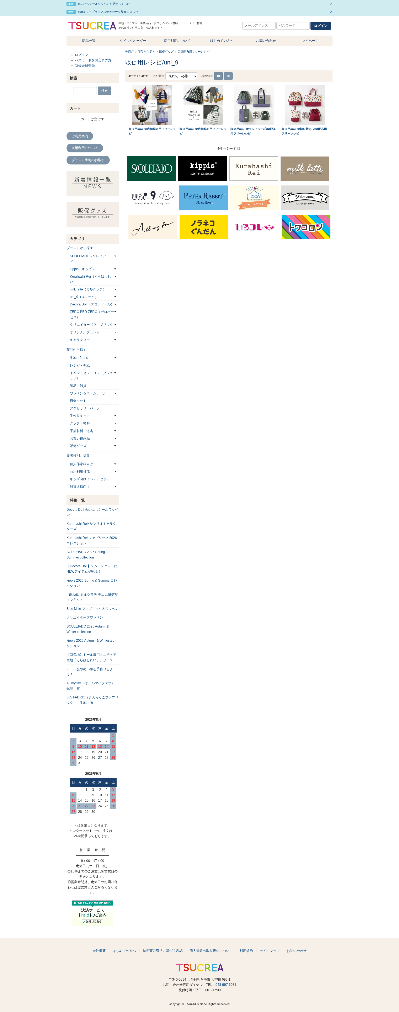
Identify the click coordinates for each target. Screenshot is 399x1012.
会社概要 (99, 951)
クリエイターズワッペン (84, 617)
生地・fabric (79, 358)
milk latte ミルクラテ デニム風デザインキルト (92, 597)
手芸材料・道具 (81, 431)
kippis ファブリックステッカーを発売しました (108, 11)
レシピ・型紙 (80, 365)
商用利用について (177, 40)
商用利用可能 (80, 471)
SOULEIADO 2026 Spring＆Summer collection (87, 554)
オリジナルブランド (85, 332)
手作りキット (80, 416)
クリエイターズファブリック (91, 324)
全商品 (129, 51)
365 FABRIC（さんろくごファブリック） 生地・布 (92, 700)
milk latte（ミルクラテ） (88, 289)
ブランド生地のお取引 (88, 160)
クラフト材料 (80, 423)
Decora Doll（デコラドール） (92, 304)
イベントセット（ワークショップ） (91, 375)
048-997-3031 (226, 984)
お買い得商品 (80, 438)
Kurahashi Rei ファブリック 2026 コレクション (91, 540)
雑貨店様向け (80, 486)
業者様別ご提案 (78, 455)
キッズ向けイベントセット (90, 479)
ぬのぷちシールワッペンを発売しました (104, 3)
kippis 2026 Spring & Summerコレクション (91, 583)
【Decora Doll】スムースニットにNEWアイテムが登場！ (91, 568)
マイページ (310, 40)
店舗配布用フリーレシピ (193, 51)
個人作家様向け (81, 464)
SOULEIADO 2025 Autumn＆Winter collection (88, 629)
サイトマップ (270, 951)
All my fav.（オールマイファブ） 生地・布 (92, 685)
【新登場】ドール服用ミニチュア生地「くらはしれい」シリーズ (91, 657)
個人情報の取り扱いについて (211, 951)
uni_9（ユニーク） (84, 297)
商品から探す (146, 51)
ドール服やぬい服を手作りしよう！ (89, 671)
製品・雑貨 (78, 386)
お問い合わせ (266, 40)
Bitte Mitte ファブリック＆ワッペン (92, 608)
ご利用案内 (79, 136)
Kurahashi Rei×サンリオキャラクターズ (91, 526)
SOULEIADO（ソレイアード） (89, 258)
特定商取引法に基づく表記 (163, 951)
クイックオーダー (133, 40)
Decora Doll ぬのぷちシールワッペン (92, 512)
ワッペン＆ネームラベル (88, 393)
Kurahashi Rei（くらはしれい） (90, 279)
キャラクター (80, 340)
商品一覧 (88, 40)
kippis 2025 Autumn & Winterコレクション (91, 643)
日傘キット (78, 401)
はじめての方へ (221, 40)
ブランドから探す (79, 248)
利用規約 (246, 951)
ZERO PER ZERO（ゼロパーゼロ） (92, 314)
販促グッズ (166, 51)
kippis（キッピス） (84, 269)
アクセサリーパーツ (85, 408)
